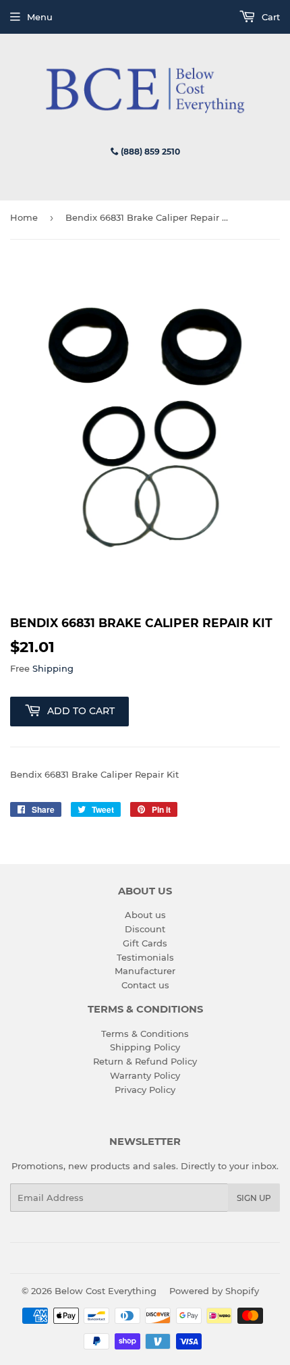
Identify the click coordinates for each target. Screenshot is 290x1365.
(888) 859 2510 (149, 151)
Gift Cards (145, 943)
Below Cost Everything (105, 1290)
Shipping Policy (145, 1047)
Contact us (145, 985)
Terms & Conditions (145, 1033)
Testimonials (145, 957)
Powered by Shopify (214, 1290)
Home (24, 217)
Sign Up (254, 1198)
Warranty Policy (145, 1075)
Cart (269, 16)
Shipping (53, 668)
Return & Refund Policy (145, 1061)
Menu (40, 16)
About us (145, 914)
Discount (145, 929)
